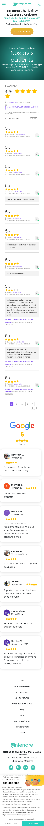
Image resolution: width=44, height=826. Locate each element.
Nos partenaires (22, 687)
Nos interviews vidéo (22, 704)
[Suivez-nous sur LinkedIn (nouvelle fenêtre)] (18, 767)
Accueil (22, 681)
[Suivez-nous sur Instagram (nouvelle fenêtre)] (33, 767)
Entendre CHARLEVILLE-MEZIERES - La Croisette (21, 107)
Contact (22, 715)
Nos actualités (22, 698)
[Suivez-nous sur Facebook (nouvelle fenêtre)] (11, 767)
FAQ (22, 710)
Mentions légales (22, 721)
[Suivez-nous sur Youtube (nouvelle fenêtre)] (25, 767)
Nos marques (22, 692)
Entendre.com (22, 727)
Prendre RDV (23, 31)
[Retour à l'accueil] (22, 4)
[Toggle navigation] (4, 5)
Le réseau (22, 733)
